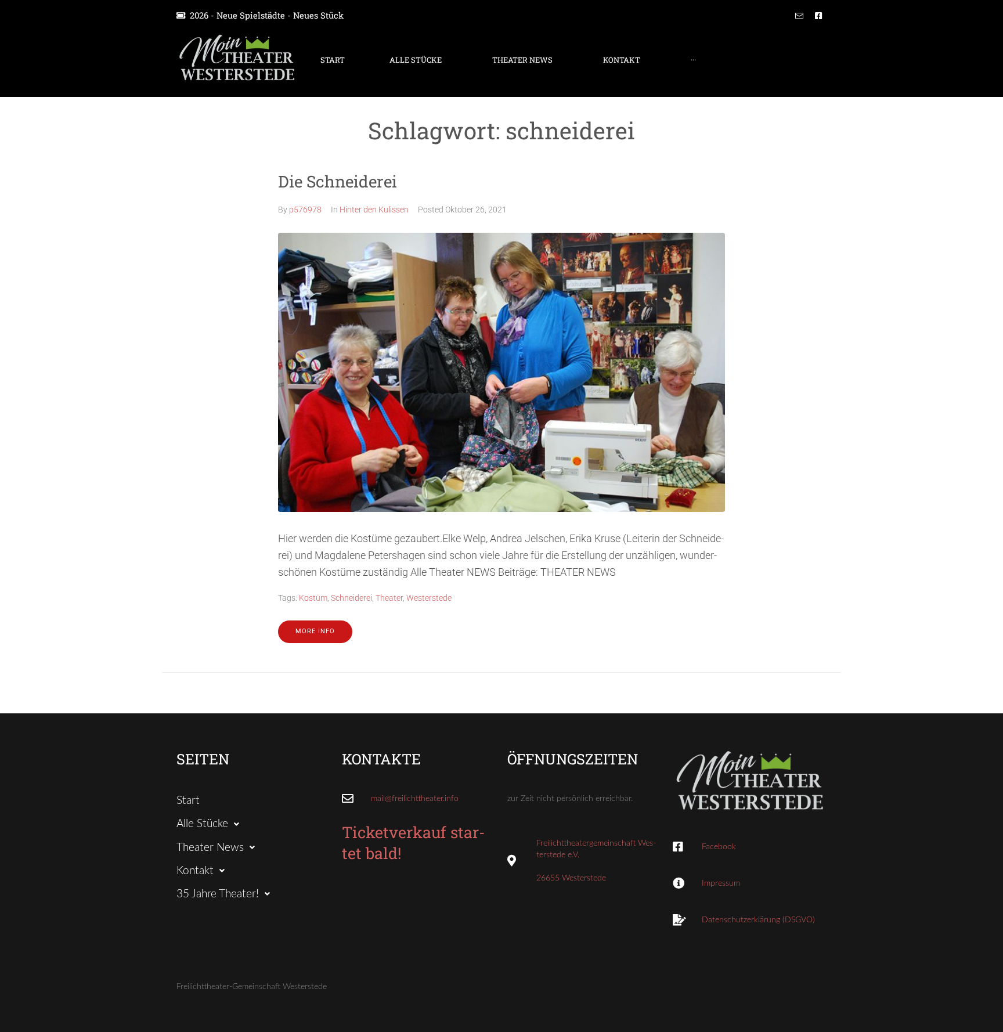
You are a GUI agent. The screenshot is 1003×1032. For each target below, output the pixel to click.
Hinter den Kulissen (374, 209)
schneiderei (351, 597)
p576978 (305, 209)
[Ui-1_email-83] (799, 16)
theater (389, 597)
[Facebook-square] (818, 16)
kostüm (313, 597)
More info (315, 631)
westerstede (429, 597)
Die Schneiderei (337, 181)
